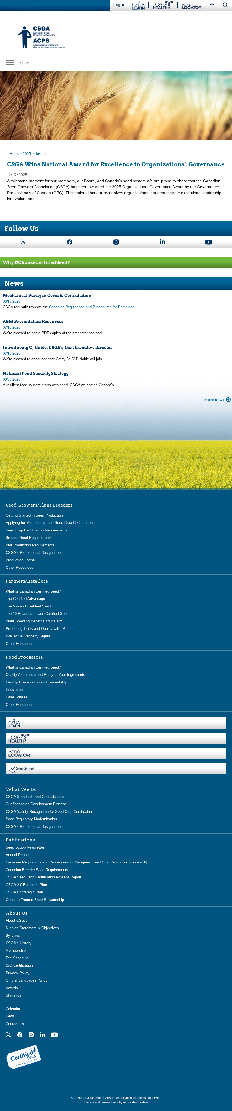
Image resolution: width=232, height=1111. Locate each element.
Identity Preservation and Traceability (36, 682)
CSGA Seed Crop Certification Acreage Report (43, 877)
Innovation (14, 689)
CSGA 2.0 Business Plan (26, 885)
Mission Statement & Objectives (32, 928)
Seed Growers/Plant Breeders (39, 505)
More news (214, 400)
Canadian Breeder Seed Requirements (37, 870)
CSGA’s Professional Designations (34, 552)
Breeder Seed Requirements (29, 537)
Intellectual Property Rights (28, 636)
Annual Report (17, 855)
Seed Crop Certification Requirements (36, 530)
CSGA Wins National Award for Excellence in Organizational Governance (116, 164)
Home (14, 154)
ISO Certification (19, 965)
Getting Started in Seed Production (34, 515)
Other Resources (19, 567)
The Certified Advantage (25, 598)
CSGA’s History (18, 943)
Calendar (13, 1009)
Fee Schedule (17, 958)
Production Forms (20, 560)
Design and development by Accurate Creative (116, 1102)
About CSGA (16, 920)
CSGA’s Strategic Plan (24, 892)
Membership (16, 950)
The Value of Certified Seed (28, 606)
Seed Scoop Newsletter (25, 847)
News (10, 1016)
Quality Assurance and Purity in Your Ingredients (45, 674)
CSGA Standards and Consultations (35, 797)
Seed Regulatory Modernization (31, 819)
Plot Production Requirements (30, 545)
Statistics (13, 995)
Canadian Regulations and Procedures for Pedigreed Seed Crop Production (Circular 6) (76, 862)
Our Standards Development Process (36, 804)
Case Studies (17, 697)
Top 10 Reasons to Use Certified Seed (37, 613)
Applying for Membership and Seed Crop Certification (49, 522)
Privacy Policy (17, 973)
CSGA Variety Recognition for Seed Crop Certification (49, 812)
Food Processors (24, 657)
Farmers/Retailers (27, 581)
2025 (27, 154)
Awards (12, 988)
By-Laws (13, 935)
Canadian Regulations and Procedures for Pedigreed (92, 307)
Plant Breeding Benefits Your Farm (34, 621)
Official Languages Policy (27, 980)
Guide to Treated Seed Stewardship (35, 900)
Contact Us (15, 1024)
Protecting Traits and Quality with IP (35, 628)
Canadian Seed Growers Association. (107, 1097)
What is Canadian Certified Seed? (33, 591)
